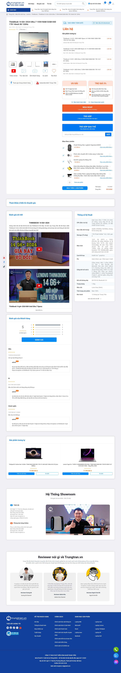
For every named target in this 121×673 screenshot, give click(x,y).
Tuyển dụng (37, 632)
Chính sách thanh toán (61, 629)
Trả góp (87, 117)
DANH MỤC (13, 10)
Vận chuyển (37, 636)
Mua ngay (87, 108)
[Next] (107, 520)
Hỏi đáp (36, 622)
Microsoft (77, 625)
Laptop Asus (78, 632)
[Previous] (49, 520)
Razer (76, 629)
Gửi (108, 134)
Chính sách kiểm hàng (61, 642)
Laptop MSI (78, 622)
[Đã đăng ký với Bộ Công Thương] (16, 633)
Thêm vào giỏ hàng (21, 473)
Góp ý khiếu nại (38, 629)
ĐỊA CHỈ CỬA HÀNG (95, 3)
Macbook (77, 636)
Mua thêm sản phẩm (75, 188)
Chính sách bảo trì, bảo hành (63, 625)
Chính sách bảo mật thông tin (63, 622)
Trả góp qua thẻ (87, 128)
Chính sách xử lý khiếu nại (62, 645)
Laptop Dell (98, 636)
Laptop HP (98, 632)
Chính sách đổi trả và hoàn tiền (63, 638)
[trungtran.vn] (15, 4)
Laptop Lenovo (99, 625)
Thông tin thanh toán (40, 625)
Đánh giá (39, 340)
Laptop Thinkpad (100, 629)
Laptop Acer (98, 622)
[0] (104, 4)
